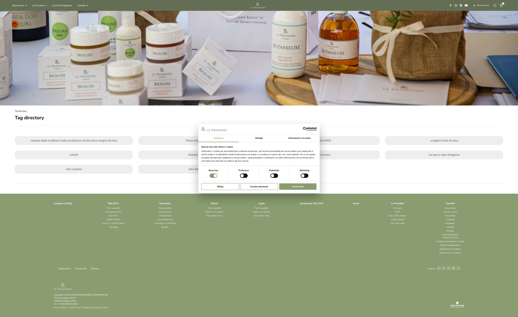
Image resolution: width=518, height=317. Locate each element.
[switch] (244, 176)
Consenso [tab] (218, 138)
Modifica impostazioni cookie (95, 307)
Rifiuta (220, 186)
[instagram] (455, 5)
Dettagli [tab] (259, 138)
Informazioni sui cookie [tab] (299, 138)
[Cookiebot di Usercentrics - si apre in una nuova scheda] (305, 129)
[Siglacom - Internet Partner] (457, 307)
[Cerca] (495, 5)
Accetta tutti (298, 186)
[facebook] (450, 5)
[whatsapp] (458, 269)
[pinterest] (453, 269)
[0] (501, 6)
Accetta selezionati (259, 186)
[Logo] (257, 5)
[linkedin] (461, 5)
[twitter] (448, 269)
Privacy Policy (60, 307)
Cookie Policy (74, 307)
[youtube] (466, 5)
